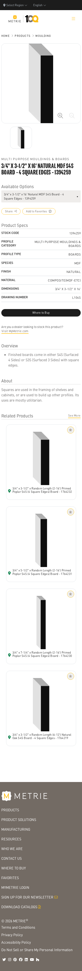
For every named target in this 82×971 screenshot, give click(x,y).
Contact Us (11, 858)
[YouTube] (32, 959)
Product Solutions (18, 819)
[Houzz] (37, 959)
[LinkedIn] (26, 959)
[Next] (21, 138)
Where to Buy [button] (41, 312)
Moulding (43, 35)
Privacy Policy (12, 934)
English (37, 5)
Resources (11, 839)
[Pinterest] (15, 959)
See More (74, 415)
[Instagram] (9, 959)
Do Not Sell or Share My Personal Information (37, 949)
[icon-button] (60, 115)
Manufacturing (15, 829)
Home (5, 35)
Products (22, 35)
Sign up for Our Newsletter (27, 897)
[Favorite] (70, 430)
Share (9, 211)
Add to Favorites (36, 211)
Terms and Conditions (18, 927)
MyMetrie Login (15, 887)
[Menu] (73, 19)
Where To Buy (13, 868)
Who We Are (12, 848)
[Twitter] (4, 959)
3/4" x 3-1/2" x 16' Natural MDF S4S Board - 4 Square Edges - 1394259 (34, 196)
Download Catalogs (19, 906)
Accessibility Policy (16, 942)
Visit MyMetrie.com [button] (15, 331)
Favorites (10, 877)
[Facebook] (21, 959)
